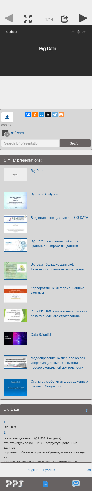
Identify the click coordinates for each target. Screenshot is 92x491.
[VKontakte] (28, 114)
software (17, 132)
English (32, 469)
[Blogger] (61, 114)
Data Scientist (41, 334)
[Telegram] (55, 114)
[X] (48, 114)
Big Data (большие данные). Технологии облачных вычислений (57, 266)
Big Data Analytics (44, 194)
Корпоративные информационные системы (57, 290)
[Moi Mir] (41, 114)
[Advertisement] (46, 6)
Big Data (37, 170)
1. (5, 421)
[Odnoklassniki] (35, 114)
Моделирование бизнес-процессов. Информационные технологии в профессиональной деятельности (58, 362)
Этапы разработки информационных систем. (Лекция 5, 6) (59, 383)
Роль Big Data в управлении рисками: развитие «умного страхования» (59, 313)
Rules (86, 469)
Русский (49, 469)
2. (5, 432)
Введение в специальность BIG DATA (59, 217)
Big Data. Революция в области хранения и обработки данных (55, 243)
